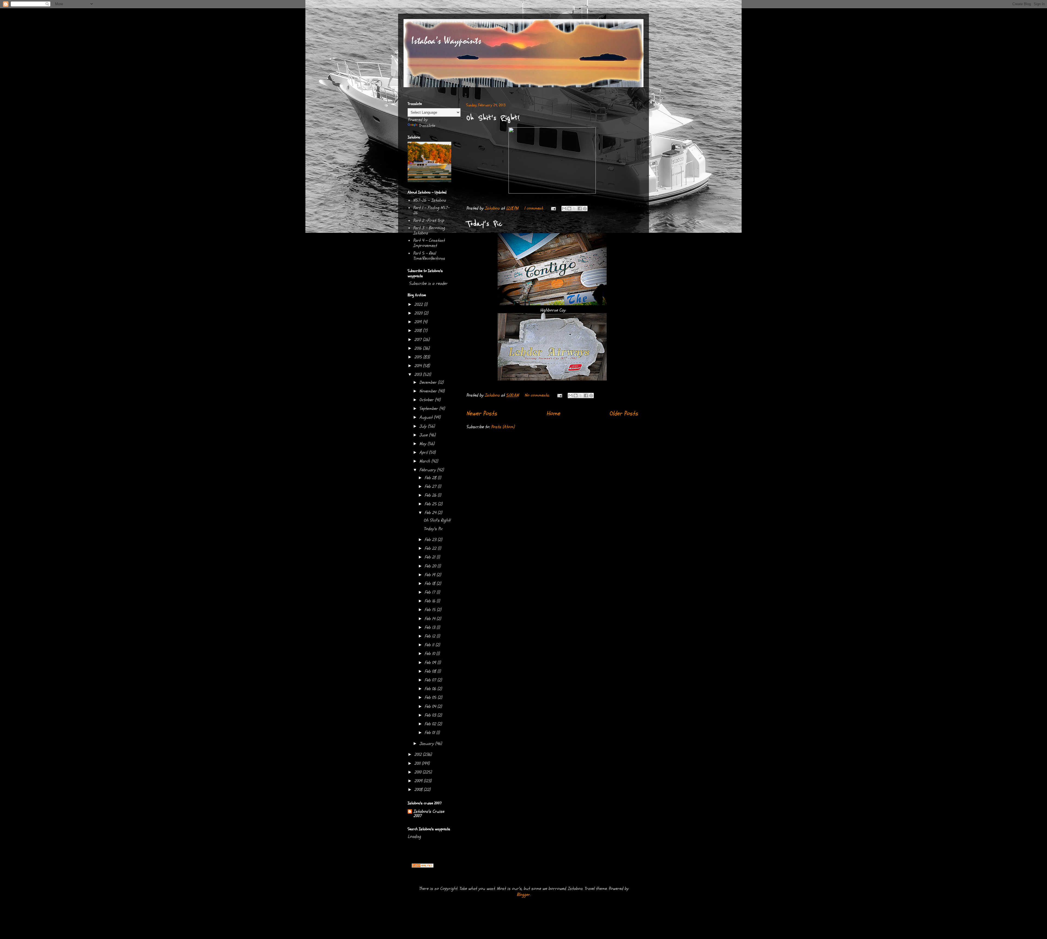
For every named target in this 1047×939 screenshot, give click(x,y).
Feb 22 (431, 548)
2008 (419, 790)
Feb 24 (431, 513)
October (427, 400)
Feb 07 (431, 680)
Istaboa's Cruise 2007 (428, 813)
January (427, 744)
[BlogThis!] (569, 208)
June (424, 435)
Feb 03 (431, 715)
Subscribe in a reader (428, 283)
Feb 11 (430, 645)
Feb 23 (431, 540)
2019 (418, 322)
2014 (418, 366)
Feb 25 (431, 504)
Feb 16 (431, 601)
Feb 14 (431, 619)
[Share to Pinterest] (585, 208)
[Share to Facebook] (579, 208)
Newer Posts (481, 413)
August (426, 417)
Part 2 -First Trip (428, 221)
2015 (418, 357)
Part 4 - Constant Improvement (429, 243)
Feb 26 (431, 495)
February (428, 470)
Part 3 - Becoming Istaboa (429, 230)
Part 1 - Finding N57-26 (431, 210)
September (429, 409)
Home (553, 413)
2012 (418, 754)
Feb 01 (430, 733)
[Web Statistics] (423, 866)
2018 (418, 331)
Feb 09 (431, 663)
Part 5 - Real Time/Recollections (429, 255)
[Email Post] (553, 208)
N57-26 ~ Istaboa (429, 200)
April (424, 452)
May (423, 444)
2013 (418, 375)
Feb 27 (431, 487)
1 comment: (534, 208)
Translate (427, 126)
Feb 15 (431, 610)
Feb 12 (431, 636)
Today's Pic (484, 224)
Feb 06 (431, 689)
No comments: (538, 395)
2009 (419, 781)
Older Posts (623, 413)
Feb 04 (431, 706)
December (428, 382)
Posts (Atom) (503, 427)
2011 (418, 763)
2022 (419, 304)
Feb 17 (431, 592)
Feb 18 (431, 584)
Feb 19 (431, 575)
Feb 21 (431, 557)
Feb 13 (431, 627)
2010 (418, 772)
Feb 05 (431, 698)
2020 (419, 313)
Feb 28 (431, 478)
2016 (418, 348)
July (423, 426)
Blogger (523, 895)
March (425, 461)
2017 (418, 340)
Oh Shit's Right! (493, 118)
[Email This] (564, 208)
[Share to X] (574, 208)
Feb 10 (430, 654)
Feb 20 (431, 566)
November (428, 391)
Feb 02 (431, 724)
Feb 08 (431, 671)
